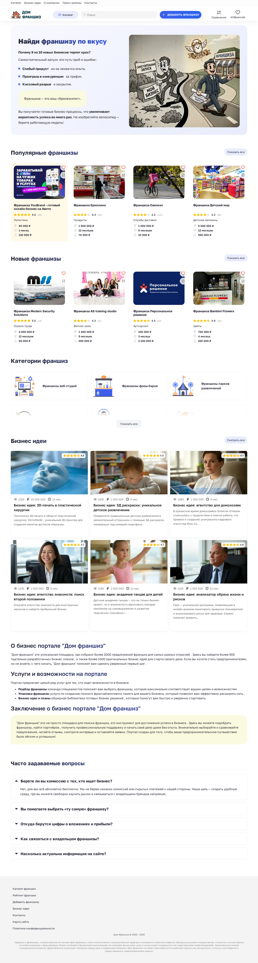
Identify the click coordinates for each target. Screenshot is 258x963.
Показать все (129, 423)
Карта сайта (21, 921)
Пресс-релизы (72, 2)
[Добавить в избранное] (63, 167)
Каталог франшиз (24, 888)
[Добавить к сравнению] (63, 175)
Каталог (16, 2)
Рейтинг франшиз (24, 895)
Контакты (90, 2)
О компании (51, 2)
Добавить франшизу (26, 901)
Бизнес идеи (32, 2)
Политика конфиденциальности (34, 928)
